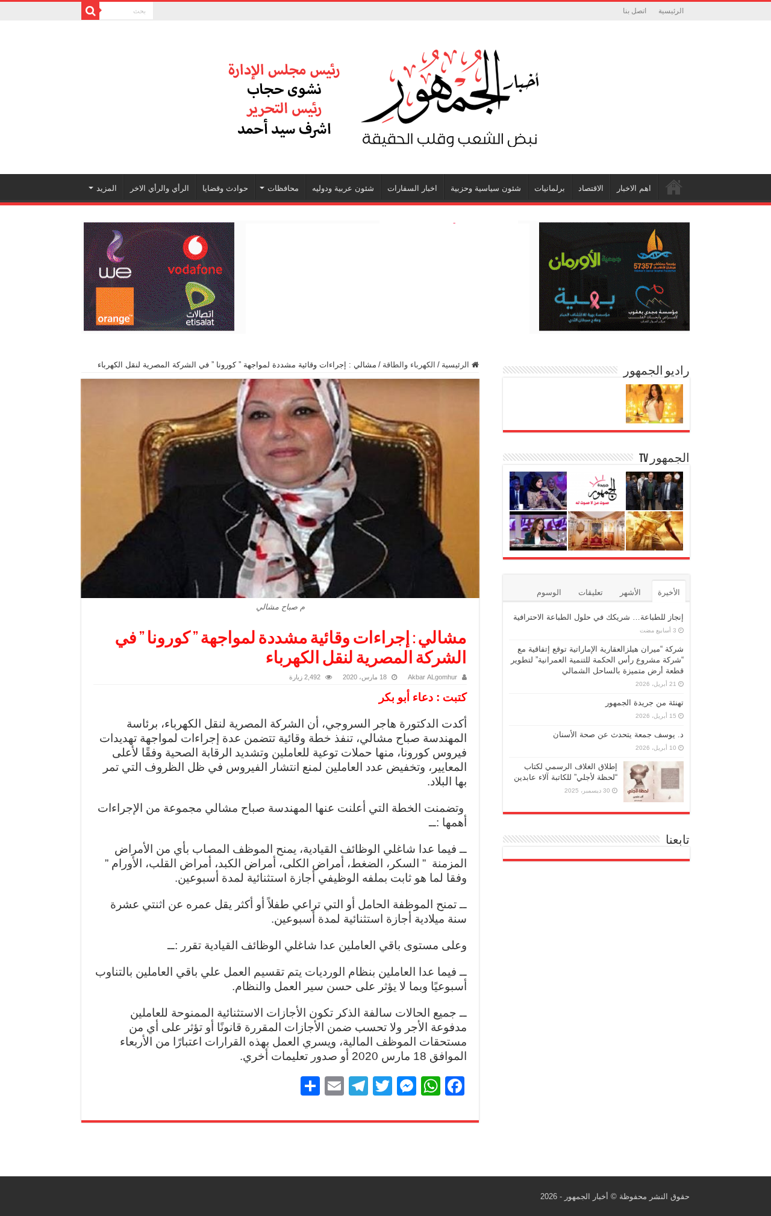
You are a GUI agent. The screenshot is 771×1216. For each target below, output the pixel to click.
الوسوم (549, 592)
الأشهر (630, 592)
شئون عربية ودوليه (343, 188)
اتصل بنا (634, 11)
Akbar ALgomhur (432, 677)
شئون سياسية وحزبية (486, 188)
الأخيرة (669, 592)
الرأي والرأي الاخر (159, 188)
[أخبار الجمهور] (385, 95)
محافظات (283, 188)
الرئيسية (671, 11)
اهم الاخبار (634, 188)
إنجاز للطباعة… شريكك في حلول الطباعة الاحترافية (598, 617)
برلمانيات (549, 188)
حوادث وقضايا (225, 188)
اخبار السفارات (412, 188)
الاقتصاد (591, 188)
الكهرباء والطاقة (408, 364)
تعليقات (590, 592)
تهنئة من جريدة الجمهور (644, 702)
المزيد (106, 188)
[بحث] (90, 11)
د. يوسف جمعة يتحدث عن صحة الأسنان (618, 734)
